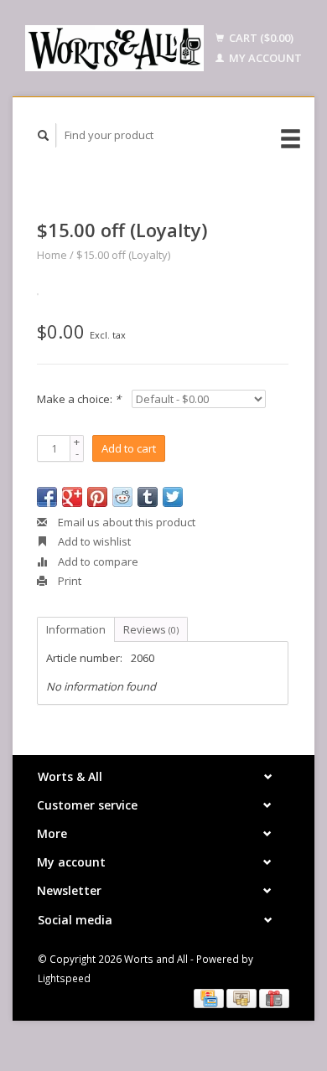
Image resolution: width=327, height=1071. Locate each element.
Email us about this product (125, 522)
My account (264, 57)
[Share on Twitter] (173, 497)
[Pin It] (97, 497)
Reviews (151, 629)
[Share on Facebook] (47, 497)
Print (68, 580)
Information (76, 629)
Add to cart (128, 448)
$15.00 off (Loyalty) (123, 254)
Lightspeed (64, 978)
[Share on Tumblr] (148, 497)
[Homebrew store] (114, 48)
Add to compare (96, 561)
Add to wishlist (93, 541)
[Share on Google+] (72, 497)
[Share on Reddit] (122, 497)
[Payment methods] (210, 997)
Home (52, 254)
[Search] (43, 135)
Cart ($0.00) (259, 37)
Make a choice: (79, 398)
